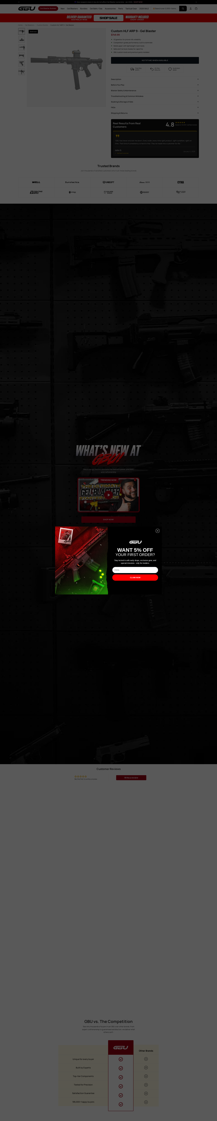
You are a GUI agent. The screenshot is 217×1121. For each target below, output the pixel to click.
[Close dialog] (157, 531)
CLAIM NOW (135, 578)
